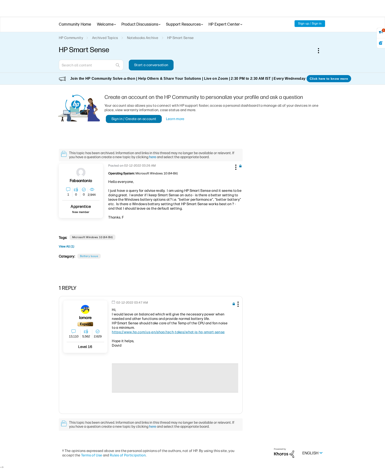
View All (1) (66, 246)
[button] (235, 166)
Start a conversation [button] (151, 65)
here (152, 157)
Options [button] (321, 50)
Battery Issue (89, 256)
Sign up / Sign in (310, 23)
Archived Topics (105, 38)
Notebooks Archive (142, 38)
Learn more (175, 119)
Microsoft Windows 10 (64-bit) (92, 237)
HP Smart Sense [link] (180, 38)
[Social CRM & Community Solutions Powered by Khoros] (284, 453)
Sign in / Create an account (133, 119)
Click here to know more (329, 78)
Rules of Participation (128, 455)
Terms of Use (91, 455)
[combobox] (91, 65)
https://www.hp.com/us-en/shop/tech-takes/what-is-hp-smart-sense (168, 332)
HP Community (71, 38)
